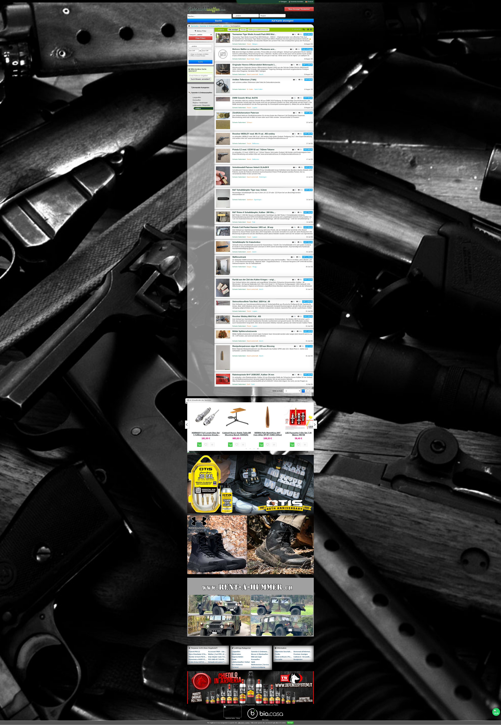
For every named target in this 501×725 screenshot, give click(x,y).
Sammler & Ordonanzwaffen (201, 93)
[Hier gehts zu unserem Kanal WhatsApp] (496, 712)
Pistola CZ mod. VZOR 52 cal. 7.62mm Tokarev (253, 149)
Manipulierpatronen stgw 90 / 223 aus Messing (253, 346)
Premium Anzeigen (301, 654)
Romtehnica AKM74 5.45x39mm (198, 659)
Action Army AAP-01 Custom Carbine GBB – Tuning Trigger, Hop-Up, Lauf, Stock (198, 662)
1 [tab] (246, 448)
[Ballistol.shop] (232, 711)
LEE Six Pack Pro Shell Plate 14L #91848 (298, 434)
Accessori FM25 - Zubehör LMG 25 (218, 652)
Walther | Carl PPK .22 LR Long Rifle (218, 654)
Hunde (234, 659)
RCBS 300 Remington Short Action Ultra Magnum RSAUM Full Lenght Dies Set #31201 (237, 434)
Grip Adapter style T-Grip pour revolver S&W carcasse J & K (218, 657)
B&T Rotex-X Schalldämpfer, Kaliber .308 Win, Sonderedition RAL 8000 (254, 212)
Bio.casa (265, 720)
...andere (197, 108)
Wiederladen (236, 654)
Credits (277, 654)
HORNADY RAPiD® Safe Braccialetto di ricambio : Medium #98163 (267, 434)
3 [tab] (254, 448)
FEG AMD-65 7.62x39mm (217, 659)
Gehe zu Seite (278, 391)
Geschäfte (278, 659)
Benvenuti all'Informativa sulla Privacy (303, 652)
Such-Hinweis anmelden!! (200, 79)
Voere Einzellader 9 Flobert (198, 654)
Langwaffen (197, 97)
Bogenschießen (237, 657)
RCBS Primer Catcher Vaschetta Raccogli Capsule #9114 (206, 434)
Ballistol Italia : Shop (232, 718)
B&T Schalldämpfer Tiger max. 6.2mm (249, 190)
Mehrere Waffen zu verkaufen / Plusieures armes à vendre (254, 49)
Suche (218, 20)
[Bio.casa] (265, 718)
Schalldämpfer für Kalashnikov (246, 242)
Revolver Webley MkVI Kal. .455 (246, 316)
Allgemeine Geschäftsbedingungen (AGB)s (284, 652)
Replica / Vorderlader (200, 103)
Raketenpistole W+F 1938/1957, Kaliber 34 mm (253, 374)
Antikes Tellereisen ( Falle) (244, 79)
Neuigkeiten (298, 659)
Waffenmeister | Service (260, 665)
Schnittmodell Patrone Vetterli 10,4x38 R (250, 167)
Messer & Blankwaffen (259, 654)
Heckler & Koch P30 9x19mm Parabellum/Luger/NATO (198, 657)
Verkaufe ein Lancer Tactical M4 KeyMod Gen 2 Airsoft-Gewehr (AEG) (218, 662)
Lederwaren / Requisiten (201, 105)
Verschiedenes (237, 665)
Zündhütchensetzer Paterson (245, 113)
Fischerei (235, 667)
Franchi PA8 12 (194, 652)
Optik (253, 662)
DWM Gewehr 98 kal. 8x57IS (245, 98)
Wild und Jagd (256, 657)
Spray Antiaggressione (231, 705)
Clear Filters (200, 38)
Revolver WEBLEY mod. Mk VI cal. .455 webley (253, 134)
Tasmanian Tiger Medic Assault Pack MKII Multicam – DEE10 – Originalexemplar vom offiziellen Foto (254, 34)
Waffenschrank (239, 257)
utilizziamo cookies (244, 723)
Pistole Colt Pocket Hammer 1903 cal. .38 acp (252, 227)
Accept (290, 723)
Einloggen (284, 1)
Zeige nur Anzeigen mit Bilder (199, 54)
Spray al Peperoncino (247, 705)
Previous (187, 424)
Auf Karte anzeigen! (283, 20)
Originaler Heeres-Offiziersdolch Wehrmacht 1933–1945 (254, 65)
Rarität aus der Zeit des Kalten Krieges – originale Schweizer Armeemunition (254, 279)
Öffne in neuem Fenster (198, 56)
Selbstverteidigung (258, 667)
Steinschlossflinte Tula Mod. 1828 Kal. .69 (251, 301)
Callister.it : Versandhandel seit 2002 (303, 657)
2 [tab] (250, 448)
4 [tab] (258, 448)
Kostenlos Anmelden (297, 1)
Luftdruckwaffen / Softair (241, 662)
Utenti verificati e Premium (284, 657)
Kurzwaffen (197, 100)
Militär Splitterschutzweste (244, 331)
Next (315, 424)
